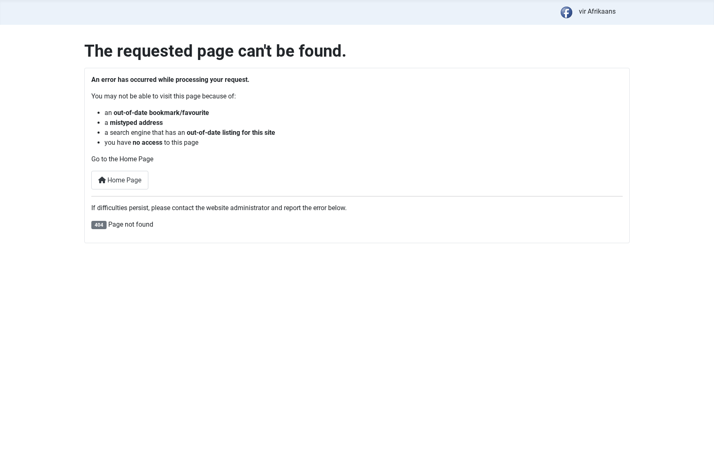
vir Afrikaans (597, 11)
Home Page (123, 180)
